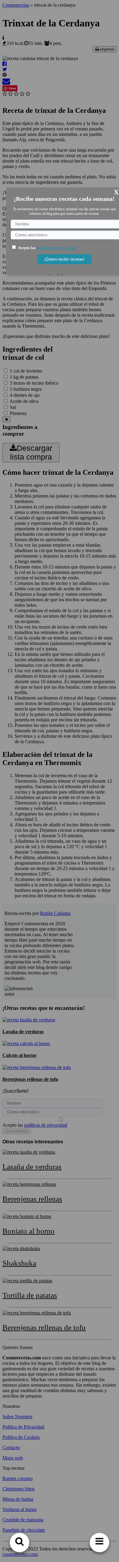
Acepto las (47, 247)
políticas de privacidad (56, 247)
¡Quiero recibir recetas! (64, 259)
